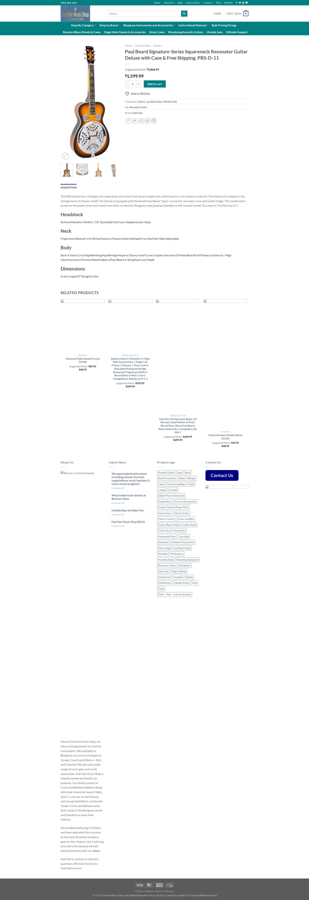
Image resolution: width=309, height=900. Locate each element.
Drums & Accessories (185, 501)
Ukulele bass (215, 32)
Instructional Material (192, 25)
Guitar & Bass (142, 45)
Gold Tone (137, 113)
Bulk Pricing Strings (224, 25)
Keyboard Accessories (182, 542)
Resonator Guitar (138, 107)
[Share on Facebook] (128, 121)
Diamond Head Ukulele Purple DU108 (83, 360)
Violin (161, 588)
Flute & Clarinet (166, 518)
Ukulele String (181, 582)
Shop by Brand (108, 25)
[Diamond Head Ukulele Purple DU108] (83, 325)
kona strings (164, 548)
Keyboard (163, 542)
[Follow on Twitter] (240, 3)
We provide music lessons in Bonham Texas (129, 496)
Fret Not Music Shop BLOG (128, 521)
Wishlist (228, 2)
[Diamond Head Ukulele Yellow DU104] (225, 364)
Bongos (192, 478)
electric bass (164, 513)
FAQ (218, 2)
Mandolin (163, 553)
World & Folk (170, 101)
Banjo (182, 478)
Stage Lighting (178, 571)
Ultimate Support (237, 32)
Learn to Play (193, 2)
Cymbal (173, 489)
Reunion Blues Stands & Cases (82, 32)
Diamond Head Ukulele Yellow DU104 (225, 437)
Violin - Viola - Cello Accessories (174, 594)
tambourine (164, 577)
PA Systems (177, 553)
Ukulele (189, 577)
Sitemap (169, 891)
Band (187, 472)
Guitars (158, 45)
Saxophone (184, 565)
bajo (179, 472)
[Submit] (184, 14)
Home (157, 2)
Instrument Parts (167, 536)
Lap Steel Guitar (154, 101)
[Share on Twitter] (135, 121)
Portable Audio (165, 559)
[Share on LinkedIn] (154, 121)
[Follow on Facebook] (236, 3)
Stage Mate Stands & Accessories (125, 32)
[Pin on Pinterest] (148, 121)
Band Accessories (167, 478)
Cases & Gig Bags (176, 484)
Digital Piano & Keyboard (171, 495)
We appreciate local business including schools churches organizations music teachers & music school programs (131, 479)
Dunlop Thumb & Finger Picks (173, 507)
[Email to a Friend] (141, 121)
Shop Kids (163, 571)
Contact (208, 2)
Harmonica (179, 530)
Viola (194, 582)
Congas (162, 489)
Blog (180, 2)
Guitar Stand (189, 524)
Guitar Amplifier (186, 518)
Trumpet (177, 577)
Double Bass (164, 501)
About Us (169, 2)
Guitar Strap (164, 530)
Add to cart (154, 84)
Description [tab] (69, 187)
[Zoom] (65, 156)
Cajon (161, 484)
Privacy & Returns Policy (149, 891)
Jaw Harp (184, 536)
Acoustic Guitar (166, 472)
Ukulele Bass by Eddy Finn (128, 510)
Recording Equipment (187, 559)
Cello (191, 484)
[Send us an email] (243, 3)
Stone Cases (157, 32)
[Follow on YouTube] (247, 3)
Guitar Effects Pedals (169, 524)
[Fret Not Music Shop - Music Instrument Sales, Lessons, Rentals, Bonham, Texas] (81, 13)
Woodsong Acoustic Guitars (185, 32)
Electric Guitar (181, 513)
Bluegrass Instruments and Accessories (148, 25)
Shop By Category (82, 25)
